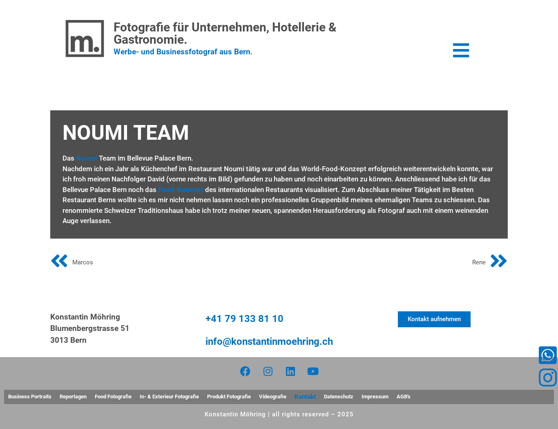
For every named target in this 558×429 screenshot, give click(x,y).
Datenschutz (338, 396)
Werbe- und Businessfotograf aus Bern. (183, 51)
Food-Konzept (180, 189)
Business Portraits (29, 396)
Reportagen (73, 396)
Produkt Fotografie (229, 396)
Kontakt (305, 396)
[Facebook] (245, 371)
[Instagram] (268, 371)
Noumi (86, 158)
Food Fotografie (113, 396)
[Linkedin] (290, 371)
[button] (461, 51)
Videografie (272, 396)
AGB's (404, 396)
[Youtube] (313, 371)
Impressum (375, 396)
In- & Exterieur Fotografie (169, 396)
